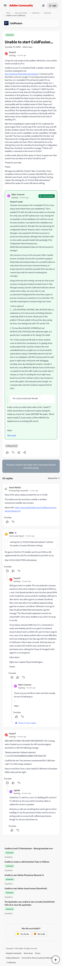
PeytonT (12, 52)
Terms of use (28, 953)
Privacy (37, 953)
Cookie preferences (12, 958)
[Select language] (43, 5)
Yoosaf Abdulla (15, 487)
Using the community (13, 953)
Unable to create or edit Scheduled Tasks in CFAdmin (27, 862)
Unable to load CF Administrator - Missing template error (29, 848)
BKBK (11, 533)
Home (8, 13)
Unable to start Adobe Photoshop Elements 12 (24, 875)
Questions (47, 13)
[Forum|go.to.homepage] (21, 5)
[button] (5, 6)
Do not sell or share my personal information (38, 958)
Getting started (11, 446)
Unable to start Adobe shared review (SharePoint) (26, 888)
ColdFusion (36, 13)
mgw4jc (17, 790)
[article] (31, 505)
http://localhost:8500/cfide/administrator (21, 74)
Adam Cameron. (18, 194)
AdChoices (12, 962)
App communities (21, 13)
